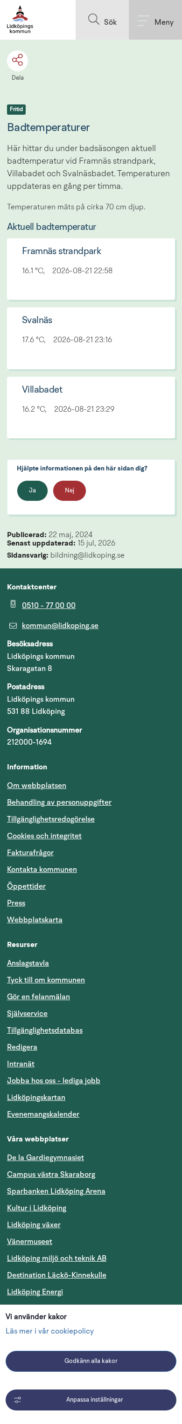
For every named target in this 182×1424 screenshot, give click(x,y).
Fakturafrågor (30, 853)
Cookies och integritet (44, 836)
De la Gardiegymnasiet (45, 1158)
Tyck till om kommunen (90, 980)
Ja (32, 491)
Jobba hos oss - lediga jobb (53, 1081)
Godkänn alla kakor (91, 1361)
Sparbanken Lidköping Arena (56, 1191)
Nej (69, 491)
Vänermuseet (29, 1242)
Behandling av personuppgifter (59, 802)
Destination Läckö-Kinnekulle (91, 1275)
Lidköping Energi (79, 1291)
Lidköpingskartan (80, 1097)
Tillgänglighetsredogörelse (51, 819)
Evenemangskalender (87, 1114)
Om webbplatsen (36, 786)
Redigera (22, 1047)
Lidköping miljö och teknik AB (56, 1258)
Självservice (72, 1013)
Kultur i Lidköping (36, 1208)
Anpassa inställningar (94, 1400)
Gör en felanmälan (38, 997)
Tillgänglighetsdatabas (89, 1030)
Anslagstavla (28, 963)
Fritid (16, 109)
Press (16, 903)
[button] (102, 20)
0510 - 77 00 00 (49, 606)
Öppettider (26, 886)
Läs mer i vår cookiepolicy (50, 1331)
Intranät (65, 1063)
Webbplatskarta (35, 920)
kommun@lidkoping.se (60, 626)
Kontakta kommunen (42, 869)
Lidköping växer (34, 1225)
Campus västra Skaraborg (51, 1174)
